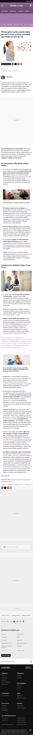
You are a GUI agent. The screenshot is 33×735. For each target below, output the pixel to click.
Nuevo (30, 6)
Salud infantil (20, 634)
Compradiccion (5, 710)
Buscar (30, 661)
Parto (18, 637)
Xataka (3, 675)
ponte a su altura (11, 417)
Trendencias (4, 705)
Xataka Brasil (4, 720)
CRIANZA (20, 11)
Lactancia (4, 637)
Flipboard (18, 64)
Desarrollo (19, 640)
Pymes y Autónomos (21, 708)
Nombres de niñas (26, 615)
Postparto (4, 640)
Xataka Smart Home (6, 682)
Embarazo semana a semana (7, 646)
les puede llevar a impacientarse (15, 245)
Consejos (9, 484)
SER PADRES (4, 11)
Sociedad (19, 646)
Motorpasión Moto (21, 697)
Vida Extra (19, 677)
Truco (25, 24)
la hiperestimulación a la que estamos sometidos (17, 215)
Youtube (14, 621)
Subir (27, 667)
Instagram (17, 621)
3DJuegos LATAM (21, 718)
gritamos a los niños (16, 175)
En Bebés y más (6, 200)
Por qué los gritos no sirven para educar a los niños (16, 202)
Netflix (4, 24)
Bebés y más (16, 5)
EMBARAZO (13, 11)
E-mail (21, 64)
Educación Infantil (18, 484)
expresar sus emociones (17, 402)
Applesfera (4, 680)
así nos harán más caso (21, 176)
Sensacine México (21, 720)
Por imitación (7, 169)
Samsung (16, 24)
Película (10, 24)
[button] (10, 77)
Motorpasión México (21, 724)
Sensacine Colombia (21, 722)
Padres (3, 650)
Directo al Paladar (5, 695)
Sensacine (19, 685)
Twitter (15, 64)
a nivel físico (15, 455)
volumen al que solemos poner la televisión (15, 378)
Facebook (13, 64)
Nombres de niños (16, 615)
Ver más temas (6, 655)
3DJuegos (19, 675)
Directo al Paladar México (7, 724)
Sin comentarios (6, 64)
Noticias (4, 634)
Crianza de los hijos (22, 643)
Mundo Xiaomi (5, 684)
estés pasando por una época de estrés (14, 333)
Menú (2, 6)
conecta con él (8, 419)
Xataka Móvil (4, 677)
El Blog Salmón (20, 705)
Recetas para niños (7, 643)
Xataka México (5, 718)
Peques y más (20, 650)
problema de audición (21, 254)
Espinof (18, 687)
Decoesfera (4, 708)
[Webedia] (29, 1)
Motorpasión (19, 695)
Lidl (21, 24)
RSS (20, 621)
